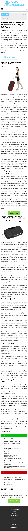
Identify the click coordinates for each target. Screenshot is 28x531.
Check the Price (14, 212)
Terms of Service (14, 517)
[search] (26, 9)
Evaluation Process (14, 522)
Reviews (14, 511)
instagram (15, 527)
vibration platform (11, 43)
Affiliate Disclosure (14, 520)
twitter (11, 527)
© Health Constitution (14, 509)
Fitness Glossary (14, 513)
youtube (13, 527)
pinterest (17, 527)
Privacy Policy (14, 515)
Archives (14, 524)
